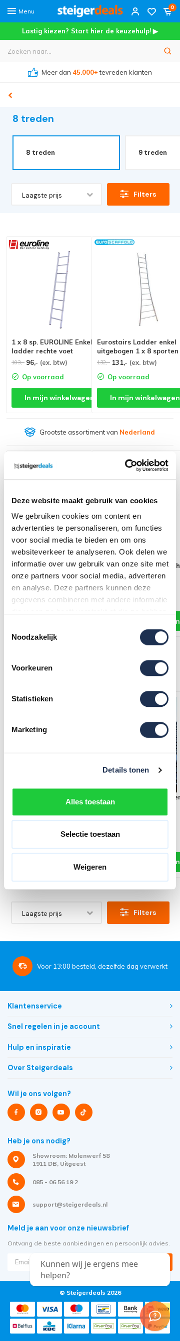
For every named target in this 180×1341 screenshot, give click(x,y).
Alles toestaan (90, 801)
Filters (145, 194)
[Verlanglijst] (151, 11)
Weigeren (90, 867)
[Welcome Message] (155, 1316)
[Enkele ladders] (10, 95)
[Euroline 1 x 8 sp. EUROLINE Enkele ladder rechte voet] (60, 289)
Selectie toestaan (90, 834)
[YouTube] (61, 1112)
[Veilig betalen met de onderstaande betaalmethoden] (22, 1309)
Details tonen (125, 770)
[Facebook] (16, 1112)
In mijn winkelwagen (59, 397)
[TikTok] (83, 1112)
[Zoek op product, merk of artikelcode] (168, 51)
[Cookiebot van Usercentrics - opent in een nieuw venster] (127, 465)
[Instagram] (39, 1112)
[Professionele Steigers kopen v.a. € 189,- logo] (90, 11)
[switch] (154, 668)
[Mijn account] (135, 11)
